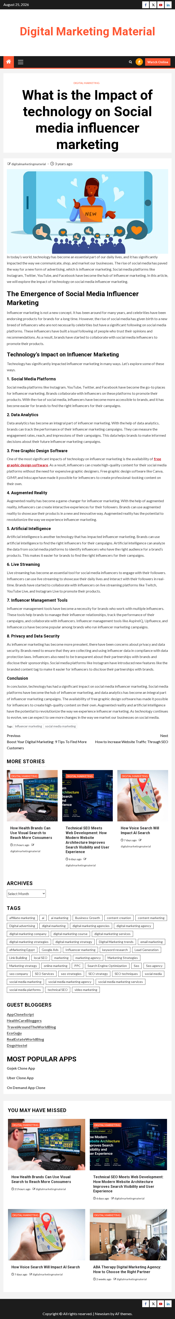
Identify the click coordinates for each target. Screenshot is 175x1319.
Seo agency (154, 966)
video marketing (86, 990)
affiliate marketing (22, 918)
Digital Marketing (87, 83)
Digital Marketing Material (87, 31)
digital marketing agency (133, 926)
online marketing (55, 966)
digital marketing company (27, 934)
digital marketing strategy (73, 942)
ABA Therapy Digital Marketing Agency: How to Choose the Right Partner (127, 1269)
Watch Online (157, 62)
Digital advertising (22, 926)
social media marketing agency (69, 982)
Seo (136, 966)
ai (43, 918)
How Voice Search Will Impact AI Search (140, 830)
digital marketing (54, 926)
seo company (18, 974)
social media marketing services (120, 982)
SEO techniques (126, 974)
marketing (61, 958)
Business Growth (87, 918)
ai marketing (59, 918)
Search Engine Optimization (107, 966)
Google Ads (50, 950)
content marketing (151, 918)
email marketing (151, 942)
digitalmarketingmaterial (28, 164)
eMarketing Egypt (22, 950)
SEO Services (44, 974)
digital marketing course (70, 934)
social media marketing (60, 726)
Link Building (18, 958)
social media (153, 974)
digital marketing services (112, 934)
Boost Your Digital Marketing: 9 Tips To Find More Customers (47, 741)
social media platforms (25, 990)
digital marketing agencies (91, 926)
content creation (119, 918)
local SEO (40, 958)
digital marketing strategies (29, 942)
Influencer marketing (28, 726)
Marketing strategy (23, 966)
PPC (77, 966)
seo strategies (71, 974)
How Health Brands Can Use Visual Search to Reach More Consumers (31, 833)
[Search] (130, 61)
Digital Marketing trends (116, 942)
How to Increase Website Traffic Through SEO (131, 738)
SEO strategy (98, 974)
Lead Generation (147, 950)
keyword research (115, 950)
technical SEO (58, 990)
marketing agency (88, 958)
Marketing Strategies (123, 958)
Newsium (102, 1313)
